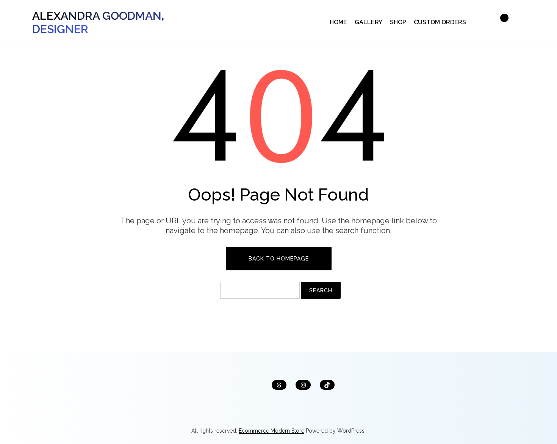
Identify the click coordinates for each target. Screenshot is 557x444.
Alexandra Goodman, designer (98, 22)
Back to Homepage (279, 259)
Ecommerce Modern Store (271, 431)
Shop (398, 22)
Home (338, 22)
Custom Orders (440, 22)
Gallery (368, 22)
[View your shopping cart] (500, 22)
